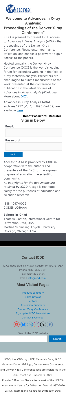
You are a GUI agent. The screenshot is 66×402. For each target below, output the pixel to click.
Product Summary (33, 292)
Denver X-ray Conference (33, 309)
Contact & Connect (33, 317)
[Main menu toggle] (59, 8)
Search (57, 338)
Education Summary (33, 305)
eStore (33, 301)
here (20, 110)
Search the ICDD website (33, 333)
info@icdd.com (37, 278)
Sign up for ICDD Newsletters (33, 313)
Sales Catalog (33, 296)
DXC (24, 96)
